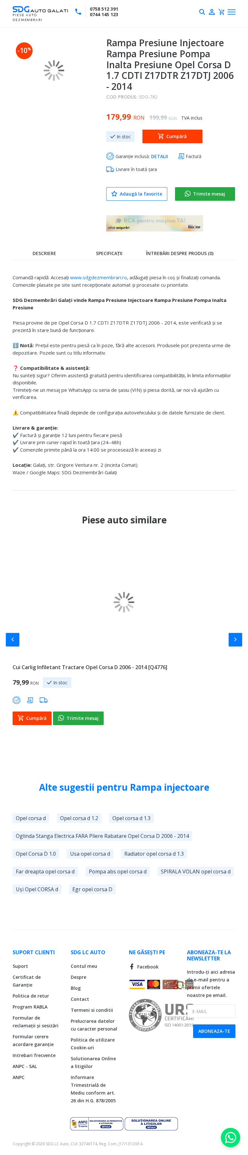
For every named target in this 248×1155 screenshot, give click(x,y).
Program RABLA (30, 1007)
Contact (80, 999)
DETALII (159, 156)
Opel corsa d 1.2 (79, 818)
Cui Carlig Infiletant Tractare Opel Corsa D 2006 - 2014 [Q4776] (90, 667)
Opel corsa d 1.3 (131, 818)
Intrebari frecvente (34, 1055)
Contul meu (84, 966)
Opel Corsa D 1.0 (36, 853)
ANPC (19, 1077)
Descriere (44, 253)
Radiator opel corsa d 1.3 (154, 853)
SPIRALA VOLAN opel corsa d (196, 871)
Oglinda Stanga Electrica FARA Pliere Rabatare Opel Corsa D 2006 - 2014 (102, 836)
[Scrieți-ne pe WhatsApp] (230, 1137)
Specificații (109, 253)
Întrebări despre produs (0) (179, 253)
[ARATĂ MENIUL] (231, 12)
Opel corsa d (31, 818)
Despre (78, 977)
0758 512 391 (104, 9)
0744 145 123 (104, 14)
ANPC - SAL (25, 1066)
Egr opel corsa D (92, 889)
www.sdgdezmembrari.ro (98, 277)
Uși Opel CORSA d (37, 889)
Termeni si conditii (92, 1010)
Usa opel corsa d (90, 853)
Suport (20, 966)
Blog (76, 988)
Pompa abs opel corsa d (118, 871)
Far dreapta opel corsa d (45, 871)
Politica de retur (31, 996)
